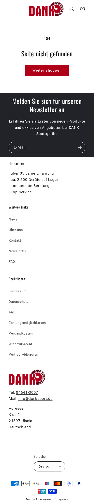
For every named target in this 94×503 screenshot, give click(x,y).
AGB (12, 312)
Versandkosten (21, 333)
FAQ (12, 262)
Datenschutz (18, 302)
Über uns (16, 230)
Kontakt (15, 240)
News (13, 219)
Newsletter (17, 251)
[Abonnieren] (80, 147)
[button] (9, 9)
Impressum (17, 291)
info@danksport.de (35, 399)
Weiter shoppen (47, 70)
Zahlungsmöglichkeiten (27, 323)
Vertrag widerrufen (23, 355)
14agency (61, 499)
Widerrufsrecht (20, 344)
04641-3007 (27, 392)
